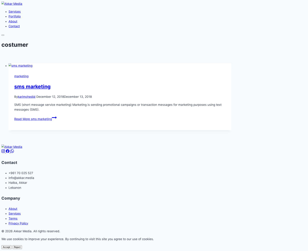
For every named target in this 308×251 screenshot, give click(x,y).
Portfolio (15, 16)
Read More (33, 119)
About (13, 21)
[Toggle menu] (2, 35)
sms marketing (32, 86)
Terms (13, 218)
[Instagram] (3, 152)
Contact (14, 26)
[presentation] (120, 65)
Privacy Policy (18, 223)
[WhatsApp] (12, 152)
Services (15, 11)
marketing (21, 76)
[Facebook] (8, 152)
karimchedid (26, 96)
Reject (17, 247)
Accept (6, 247)
